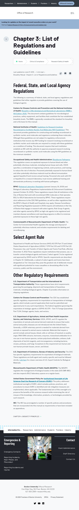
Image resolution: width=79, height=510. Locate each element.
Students (34, 3)
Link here (23, 360)
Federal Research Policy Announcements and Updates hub (26, 25)
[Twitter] (35, 503)
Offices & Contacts (66, 3)
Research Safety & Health (60, 61)
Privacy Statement (57, 497)
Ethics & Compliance (37, 61)
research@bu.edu (43, 492)
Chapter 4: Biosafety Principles (26, 416)
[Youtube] (39, 503)
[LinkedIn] (43, 503)
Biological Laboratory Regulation (31, 187)
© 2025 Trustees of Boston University (29, 497)
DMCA (46, 497)
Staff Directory (69, 453)
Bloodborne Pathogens (61, 160)
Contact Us (70, 459)
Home (21, 61)
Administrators (22, 3)
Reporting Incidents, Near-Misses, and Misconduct (12, 459)
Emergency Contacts (12, 452)
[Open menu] (71, 13)
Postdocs (44, 3)
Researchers (9, 3)
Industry (54, 3)
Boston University (9, 13)
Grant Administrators (66, 448)
